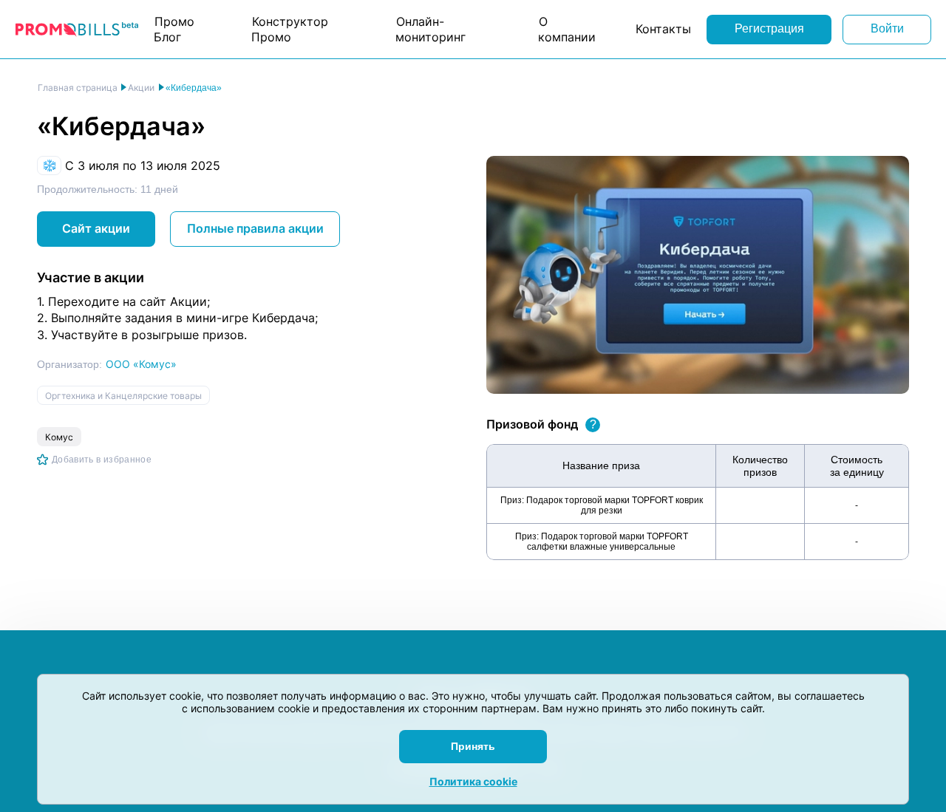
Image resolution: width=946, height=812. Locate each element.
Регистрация (769, 28)
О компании (567, 29)
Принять (473, 746)
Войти (887, 28)
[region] (697, 502)
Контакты (663, 28)
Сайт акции (96, 228)
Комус (59, 437)
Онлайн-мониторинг (430, 29)
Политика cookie (473, 781)
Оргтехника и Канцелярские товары (123, 395)
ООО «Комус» (141, 364)
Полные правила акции (255, 228)
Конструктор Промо (289, 29)
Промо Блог (174, 29)
